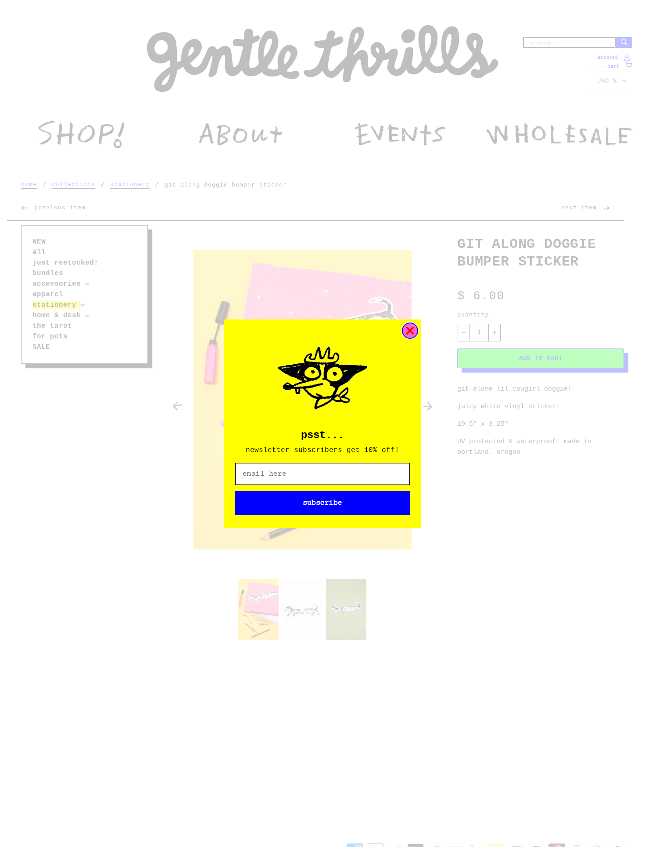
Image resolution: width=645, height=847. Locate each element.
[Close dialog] (410, 330)
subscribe (322, 503)
